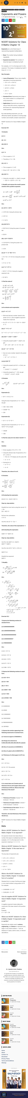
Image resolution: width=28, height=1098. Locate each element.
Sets (11, 1014)
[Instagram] (17, 3)
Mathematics (22, 9)
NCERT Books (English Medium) (12, 7)
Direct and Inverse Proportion (21, 952)
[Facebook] (15, 3)
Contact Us (5, 1054)
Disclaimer (5, 1056)
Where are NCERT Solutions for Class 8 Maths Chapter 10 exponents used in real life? (14, 919)
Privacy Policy (6, 1058)
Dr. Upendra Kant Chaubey (9, 16)
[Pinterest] (10, 20)
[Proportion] (5, 1001)
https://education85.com (14, 971)
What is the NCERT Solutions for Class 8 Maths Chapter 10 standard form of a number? (13, 876)
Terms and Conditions (8, 1060)
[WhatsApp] (13, 20)
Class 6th (12, 998)
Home (3, 7)
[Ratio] (5, 1008)
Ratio (11, 1007)
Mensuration (5, 952)
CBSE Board (4, 11)
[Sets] (5, 1015)
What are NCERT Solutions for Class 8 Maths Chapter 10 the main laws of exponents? (14, 848)
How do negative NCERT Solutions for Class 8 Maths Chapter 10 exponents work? (14, 899)
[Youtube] (22, 3)
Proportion (13, 1000)
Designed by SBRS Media (19, 1095)
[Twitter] (20, 3)
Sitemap (4, 1062)
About (3, 1052)
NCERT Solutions (9, 42)
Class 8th (23, 7)
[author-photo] (14, 967)
